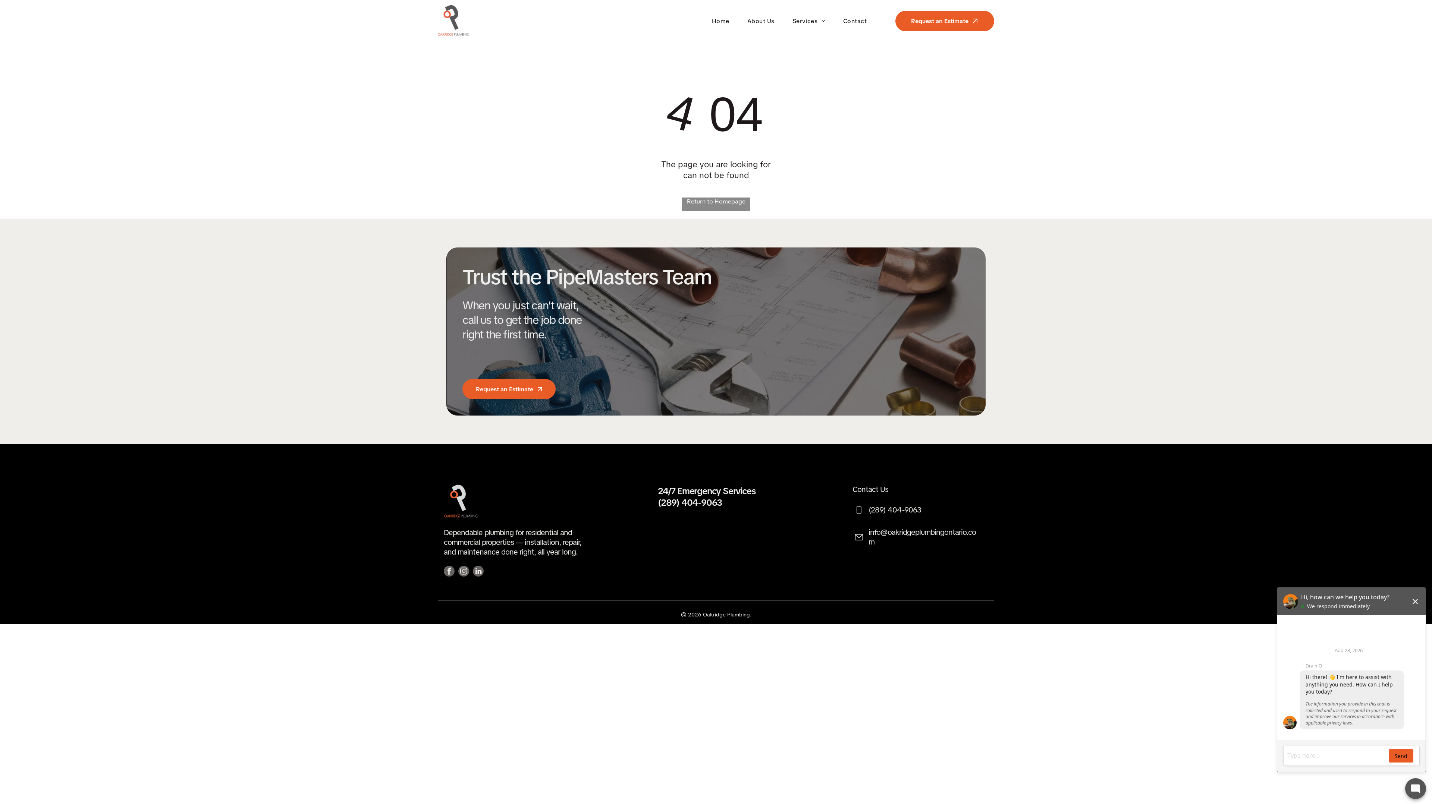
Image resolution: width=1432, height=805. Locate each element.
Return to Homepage (716, 201)
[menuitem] (722, 20)
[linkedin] (478, 572)
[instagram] (463, 572)
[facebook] (449, 572)
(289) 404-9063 (690, 502)
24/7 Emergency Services (706, 491)
